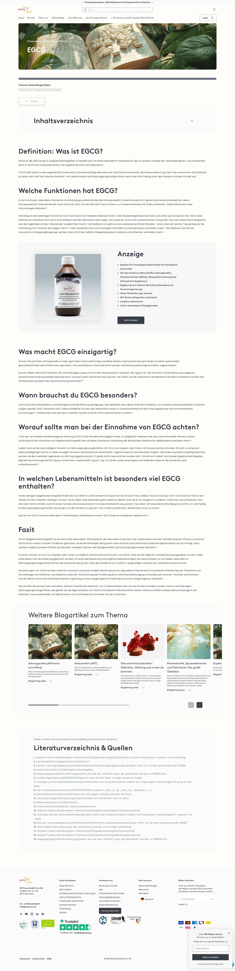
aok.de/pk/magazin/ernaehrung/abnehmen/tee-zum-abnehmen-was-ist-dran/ (83, 798)
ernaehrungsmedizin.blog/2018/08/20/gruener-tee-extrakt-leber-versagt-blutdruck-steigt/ (89, 777)
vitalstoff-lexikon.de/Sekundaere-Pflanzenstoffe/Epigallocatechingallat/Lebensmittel (85, 831)
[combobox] (117, 10)
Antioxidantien (25, 90)
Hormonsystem (54, 90)
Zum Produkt (131, 320)
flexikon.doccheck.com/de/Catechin (57, 802)
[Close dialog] (228, 933)
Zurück (34, 101)
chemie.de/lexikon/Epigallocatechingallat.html (62, 761)
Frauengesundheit (39, 90)
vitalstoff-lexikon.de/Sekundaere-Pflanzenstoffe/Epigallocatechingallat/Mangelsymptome (88, 810)
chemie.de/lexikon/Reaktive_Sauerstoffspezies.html (66, 806)
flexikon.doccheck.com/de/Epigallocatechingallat (64, 769)
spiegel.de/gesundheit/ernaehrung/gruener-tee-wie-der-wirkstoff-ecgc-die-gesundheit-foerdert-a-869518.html (101, 773)
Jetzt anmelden (210, 957)
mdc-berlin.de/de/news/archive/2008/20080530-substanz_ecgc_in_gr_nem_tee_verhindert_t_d (93, 790)
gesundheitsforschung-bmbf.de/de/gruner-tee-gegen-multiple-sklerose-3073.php (83, 794)
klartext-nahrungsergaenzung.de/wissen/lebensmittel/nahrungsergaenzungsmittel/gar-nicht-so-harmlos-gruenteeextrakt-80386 (111, 765)
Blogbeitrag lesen (37, 681)
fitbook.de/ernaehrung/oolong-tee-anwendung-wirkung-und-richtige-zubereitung (84, 826)
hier (216, 964)
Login (205, 17)
